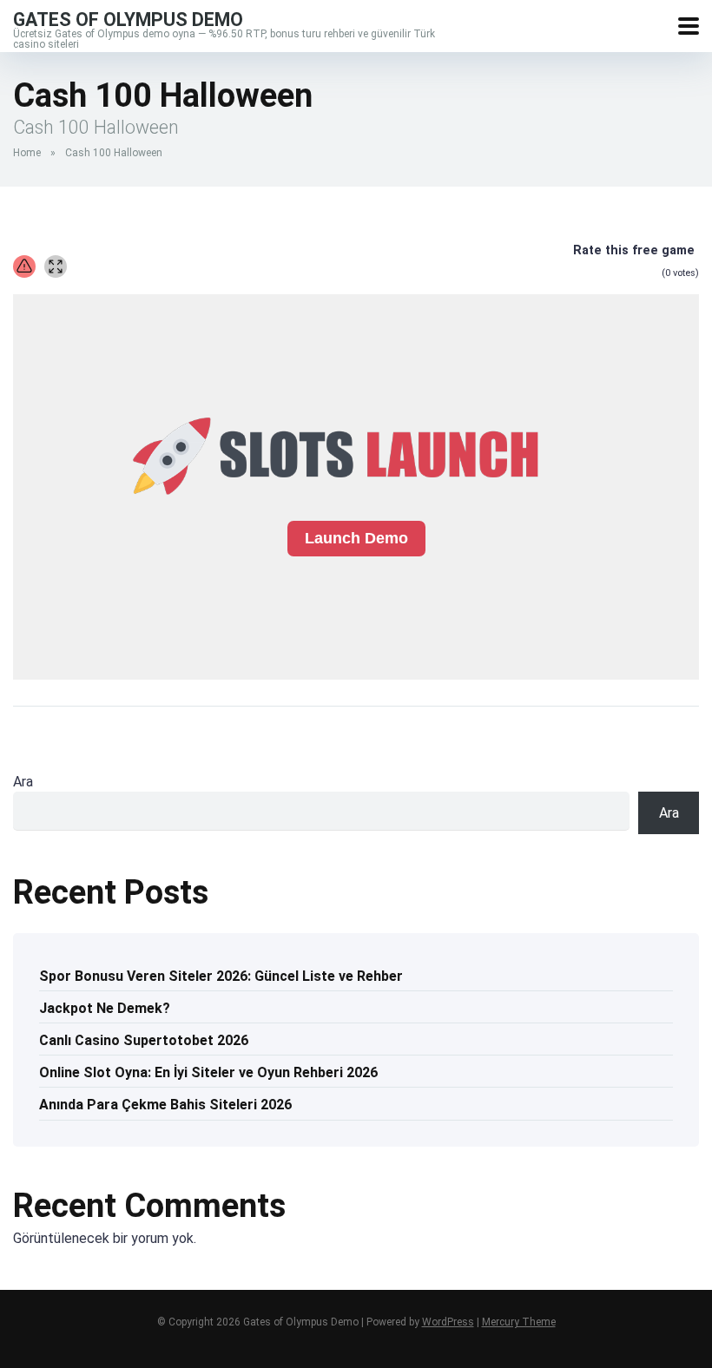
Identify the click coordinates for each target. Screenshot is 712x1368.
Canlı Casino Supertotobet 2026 (143, 1040)
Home (27, 153)
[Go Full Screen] (55, 266)
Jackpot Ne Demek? (104, 1008)
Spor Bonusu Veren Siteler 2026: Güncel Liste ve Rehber (221, 976)
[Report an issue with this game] (24, 266)
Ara (23, 781)
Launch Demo (356, 538)
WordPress (448, 1322)
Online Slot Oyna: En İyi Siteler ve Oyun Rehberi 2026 (208, 1072)
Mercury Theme (519, 1322)
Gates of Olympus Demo (128, 19)
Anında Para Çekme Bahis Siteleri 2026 (165, 1104)
